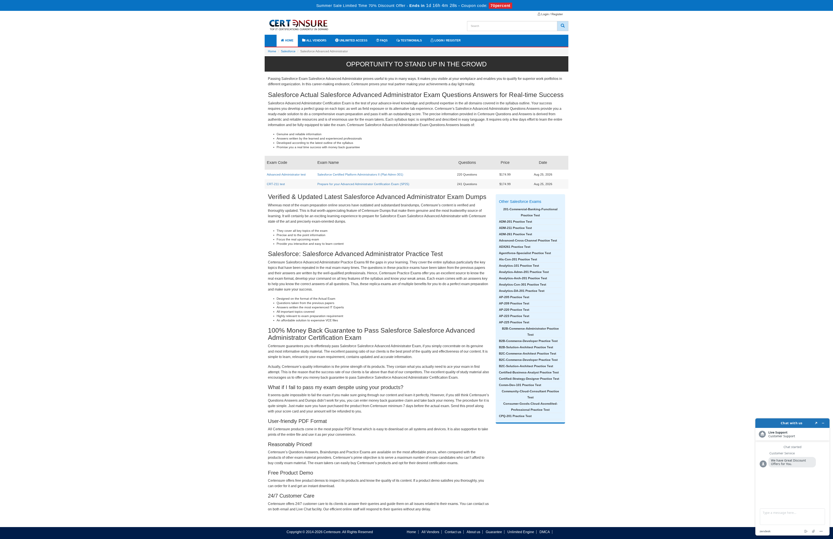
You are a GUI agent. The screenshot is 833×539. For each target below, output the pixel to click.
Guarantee (494, 532)
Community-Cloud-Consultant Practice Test (530, 394)
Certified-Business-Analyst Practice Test (529, 372)
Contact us (453, 532)
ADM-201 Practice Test (515, 221)
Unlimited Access (353, 40)
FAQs (383, 40)
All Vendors (315, 40)
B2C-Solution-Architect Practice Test (526, 366)
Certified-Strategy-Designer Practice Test (529, 378)
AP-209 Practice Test (514, 303)
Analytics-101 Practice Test (519, 265)
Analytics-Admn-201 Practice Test (524, 272)
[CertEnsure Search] (562, 26)
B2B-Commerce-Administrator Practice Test (530, 331)
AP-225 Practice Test (514, 322)
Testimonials (411, 40)
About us (473, 532)
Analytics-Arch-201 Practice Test (523, 278)
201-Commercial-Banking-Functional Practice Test (530, 212)
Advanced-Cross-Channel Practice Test (528, 240)
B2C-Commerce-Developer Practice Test (528, 360)
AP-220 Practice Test (514, 309)
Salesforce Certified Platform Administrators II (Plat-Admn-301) (360, 174)
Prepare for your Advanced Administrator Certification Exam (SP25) (363, 184)
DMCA (544, 532)
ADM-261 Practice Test (515, 234)
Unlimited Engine (520, 532)
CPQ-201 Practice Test (515, 416)
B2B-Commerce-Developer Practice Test (528, 341)
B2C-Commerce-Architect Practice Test (527, 353)
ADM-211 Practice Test (515, 228)
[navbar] (273, 38)
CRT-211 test (276, 184)
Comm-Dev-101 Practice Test (520, 385)
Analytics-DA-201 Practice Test (521, 291)
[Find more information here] (792, 477)
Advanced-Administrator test (286, 174)
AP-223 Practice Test (514, 316)
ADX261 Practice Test (514, 246)
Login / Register (551, 14)
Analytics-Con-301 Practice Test (522, 284)
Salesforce (288, 51)
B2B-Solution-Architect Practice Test (526, 347)
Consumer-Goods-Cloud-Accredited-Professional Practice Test (530, 406)
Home (289, 40)
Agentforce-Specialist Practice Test (525, 253)
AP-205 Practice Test (514, 297)
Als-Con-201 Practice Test (518, 259)
